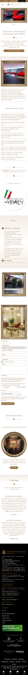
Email (3, 355)
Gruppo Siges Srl (7, 667)
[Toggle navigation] (2, 4)
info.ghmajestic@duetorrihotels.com (11, 560)
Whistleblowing (5, 661)
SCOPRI (14, 467)
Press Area (24, 661)
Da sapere (8, 261)
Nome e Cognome (7, 350)
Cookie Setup (21, 659)
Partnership (18, 661)
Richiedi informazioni (8, 613)
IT (25, 4)
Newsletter (5, 615)
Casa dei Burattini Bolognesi (14, 427)
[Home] (14, 4)
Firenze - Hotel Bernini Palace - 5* (10, 593)
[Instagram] (5, 610)
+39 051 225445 (8, 559)
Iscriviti (14, 514)
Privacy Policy (4, 375)
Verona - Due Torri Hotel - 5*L (9, 591)
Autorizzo (6, 387)
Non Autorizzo (21, 387)
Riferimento (5, 345)
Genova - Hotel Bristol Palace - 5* (10, 594)
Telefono (5, 359)
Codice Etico (11, 661)
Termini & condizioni (12, 228)
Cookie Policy (14, 659)
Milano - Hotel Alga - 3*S (8, 604)
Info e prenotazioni (14, 50)
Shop (3, 622)
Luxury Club (21, 1)
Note (3, 364)
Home (13, 24)
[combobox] (2, 362)
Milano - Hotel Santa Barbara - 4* (10, 599)
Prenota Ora (14, 538)
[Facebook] (3, 610)
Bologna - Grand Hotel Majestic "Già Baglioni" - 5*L (14, 588)
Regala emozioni (7, 620)
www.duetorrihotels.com (8, 581)
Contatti (14, 664)
